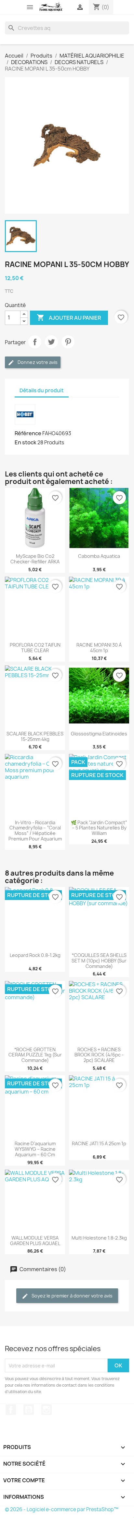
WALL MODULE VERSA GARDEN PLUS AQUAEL (35, 1240)
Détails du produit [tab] (42, 390)
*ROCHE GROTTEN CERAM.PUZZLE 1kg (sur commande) (35, 1055)
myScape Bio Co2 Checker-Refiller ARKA (35, 559)
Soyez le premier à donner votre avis (72, 1296)
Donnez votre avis (37, 362)
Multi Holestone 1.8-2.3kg (99, 1238)
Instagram (46, 1409)
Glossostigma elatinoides (99, 734)
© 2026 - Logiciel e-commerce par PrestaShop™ (61, 1509)
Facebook (11, 1409)
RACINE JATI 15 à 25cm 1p (99, 1143)
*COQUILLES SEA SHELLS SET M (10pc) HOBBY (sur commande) (99, 960)
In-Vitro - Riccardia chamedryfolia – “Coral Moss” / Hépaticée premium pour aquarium (35, 830)
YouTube (28, 1409)
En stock (25, 442)
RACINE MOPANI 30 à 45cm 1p (99, 647)
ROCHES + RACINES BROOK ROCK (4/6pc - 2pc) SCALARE (99, 1055)
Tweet (51, 341)
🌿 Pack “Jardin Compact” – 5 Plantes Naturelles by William (99, 828)
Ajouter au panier (69, 317)
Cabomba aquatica (99, 556)
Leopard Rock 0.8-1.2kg (35, 955)
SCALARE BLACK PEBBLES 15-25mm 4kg (35, 736)
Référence (28, 433)
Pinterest (67, 341)
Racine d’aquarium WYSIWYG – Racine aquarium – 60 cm (35, 1149)
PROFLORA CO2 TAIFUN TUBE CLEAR (35, 647)
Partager (34, 341)
